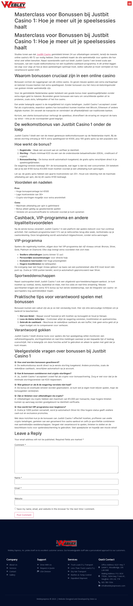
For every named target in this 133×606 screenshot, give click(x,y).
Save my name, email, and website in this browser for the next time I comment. (56, 509)
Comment (20, 445)
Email (18, 488)
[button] (129, 3)
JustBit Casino (44, 54)
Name (18, 478)
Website (18, 499)
